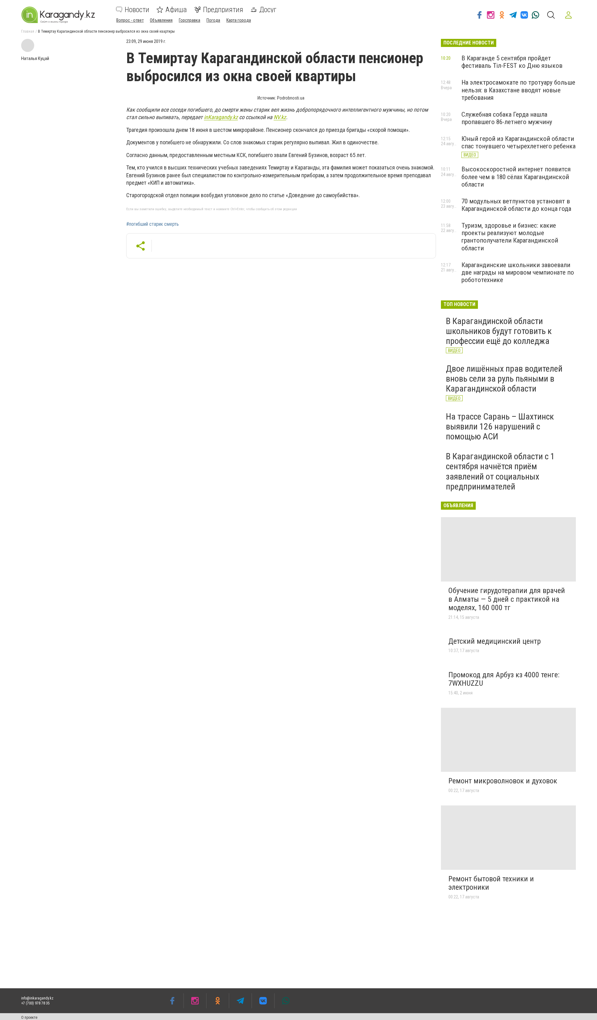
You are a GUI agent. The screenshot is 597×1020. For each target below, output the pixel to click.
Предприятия (223, 10)
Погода (213, 20)
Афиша (176, 10)
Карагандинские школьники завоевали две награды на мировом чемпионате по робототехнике (517, 272)
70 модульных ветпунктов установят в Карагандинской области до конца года (516, 204)
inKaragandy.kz (221, 117)
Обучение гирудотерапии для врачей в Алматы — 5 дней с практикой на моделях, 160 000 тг (506, 599)
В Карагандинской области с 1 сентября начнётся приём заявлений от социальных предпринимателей (500, 471)
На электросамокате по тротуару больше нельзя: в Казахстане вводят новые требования (518, 90)
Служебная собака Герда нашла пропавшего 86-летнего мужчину (506, 118)
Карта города (238, 20)
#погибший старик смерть (152, 224)
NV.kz (280, 117)
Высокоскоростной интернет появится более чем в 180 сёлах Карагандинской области (516, 176)
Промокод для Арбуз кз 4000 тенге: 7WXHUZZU (503, 679)
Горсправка (189, 20)
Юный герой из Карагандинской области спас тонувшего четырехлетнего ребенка (518, 142)
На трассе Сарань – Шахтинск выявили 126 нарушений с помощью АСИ (500, 426)
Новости (137, 10)
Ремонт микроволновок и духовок (502, 781)
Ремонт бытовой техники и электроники (491, 883)
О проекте (29, 1017)
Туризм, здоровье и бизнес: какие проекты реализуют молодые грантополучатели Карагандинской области (509, 237)
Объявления (161, 20)
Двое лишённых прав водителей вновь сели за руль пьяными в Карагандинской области (504, 379)
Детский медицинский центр (494, 641)
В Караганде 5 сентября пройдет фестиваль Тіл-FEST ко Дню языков (511, 61)
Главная (27, 31)
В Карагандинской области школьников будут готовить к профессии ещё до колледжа (499, 331)
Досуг (267, 10)
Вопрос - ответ (130, 20)
